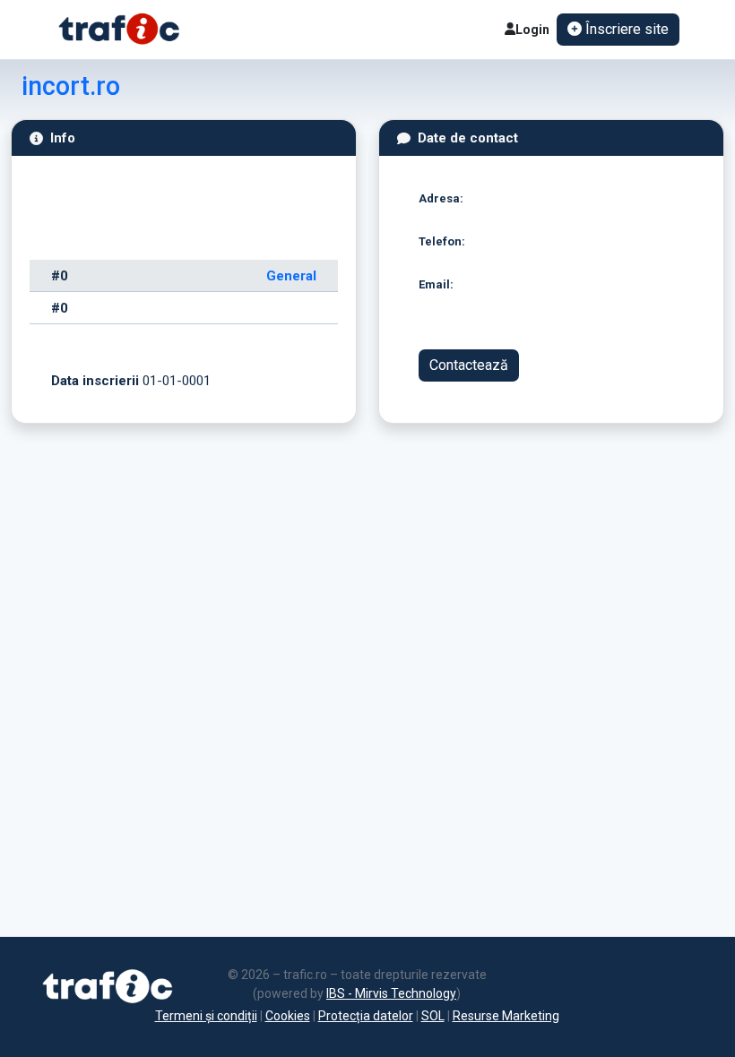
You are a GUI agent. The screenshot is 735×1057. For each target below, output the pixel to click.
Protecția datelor (365, 1016)
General (291, 276)
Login (532, 29)
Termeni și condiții (206, 1016)
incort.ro (71, 86)
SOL (433, 1016)
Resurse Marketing (506, 1016)
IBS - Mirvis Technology (391, 993)
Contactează (468, 365)
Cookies (287, 1016)
